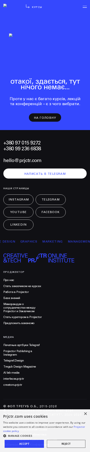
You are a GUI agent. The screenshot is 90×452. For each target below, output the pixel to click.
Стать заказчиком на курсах (22, 286)
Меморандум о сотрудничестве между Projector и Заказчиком (19, 308)
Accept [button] (24, 444)
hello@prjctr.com (22, 160)
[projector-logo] (11, 10)
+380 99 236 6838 (22, 149)
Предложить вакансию (19, 323)
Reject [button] (66, 444)
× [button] (85, 413)
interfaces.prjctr (13, 378)
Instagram (19, 199)
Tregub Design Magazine (19, 366)
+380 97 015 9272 (22, 143)
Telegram (51, 199)
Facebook (50, 212)
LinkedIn (18, 224)
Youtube (18, 212)
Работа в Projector (16, 292)
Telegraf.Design (13, 360)
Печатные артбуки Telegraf (21, 345)
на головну (45, 118)
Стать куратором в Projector (22, 317)
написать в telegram (45, 174)
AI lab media (11, 372)
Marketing (51, 241)
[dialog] (45, 430)
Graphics (27, 241)
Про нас (8, 280)
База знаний (11, 298)
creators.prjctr (12, 385)
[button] (45, 435)
